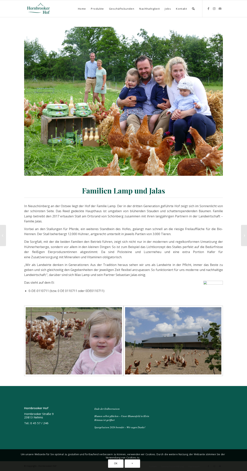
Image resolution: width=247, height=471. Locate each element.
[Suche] (193, 8)
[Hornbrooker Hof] (38, 8)
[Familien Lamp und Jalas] (74, 341)
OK (116, 463)
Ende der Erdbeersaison (107, 408)
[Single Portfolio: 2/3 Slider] (3, 235)
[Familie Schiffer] (244, 235)
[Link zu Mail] (220, 8)
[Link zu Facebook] (208, 8)
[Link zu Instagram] (214, 8)
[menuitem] (82, 8)
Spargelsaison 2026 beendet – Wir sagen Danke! (119, 427)
